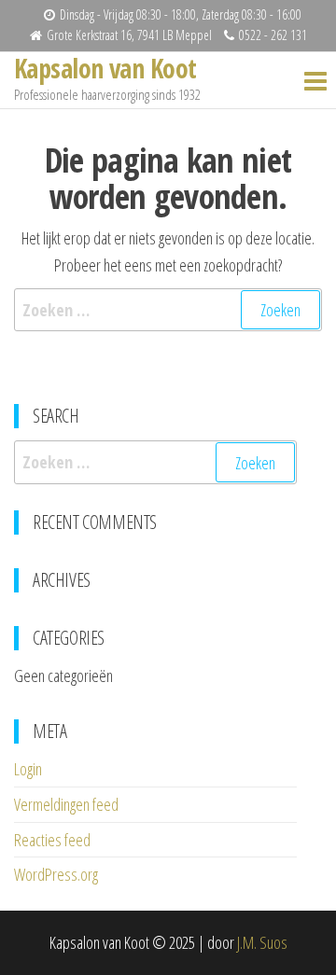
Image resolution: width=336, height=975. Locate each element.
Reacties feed (52, 840)
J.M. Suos (262, 942)
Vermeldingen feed (66, 804)
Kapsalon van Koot (105, 68)
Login (28, 769)
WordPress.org (56, 874)
